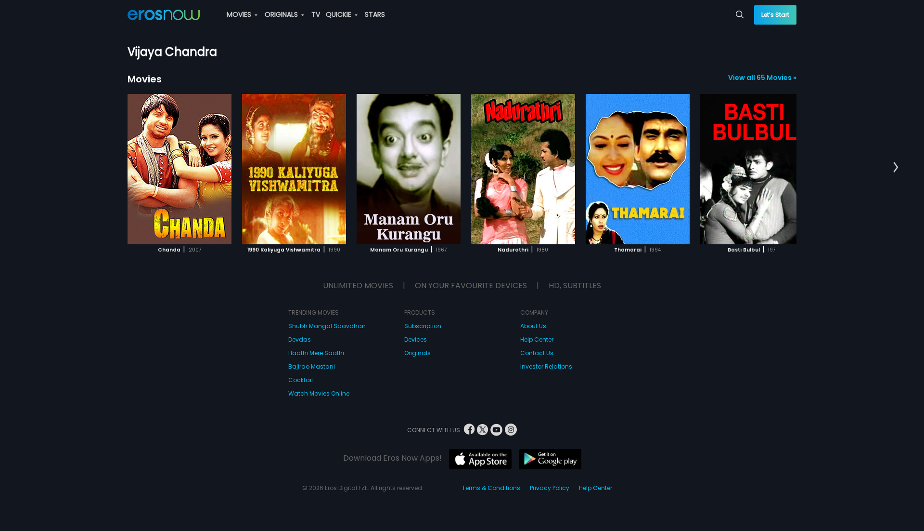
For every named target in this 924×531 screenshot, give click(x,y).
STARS (375, 14)
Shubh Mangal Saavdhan (327, 326)
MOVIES (240, 14)
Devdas (299, 339)
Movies (145, 79)
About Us (533, 326)
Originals (417, 353)
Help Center (536, 339)
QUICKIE (339, 14)
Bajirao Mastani (311, 366)
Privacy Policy (549, 488)
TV (315, 14)
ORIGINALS (282, 14)
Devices (415, 339)
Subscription (422, 326)
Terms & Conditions (491, 488)
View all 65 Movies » (762, 77)
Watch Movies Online (318, 393)
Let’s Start (775, 15)
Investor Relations (546, 366)
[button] (895, 167)
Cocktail (300, 380)
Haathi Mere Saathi (316, 353)
